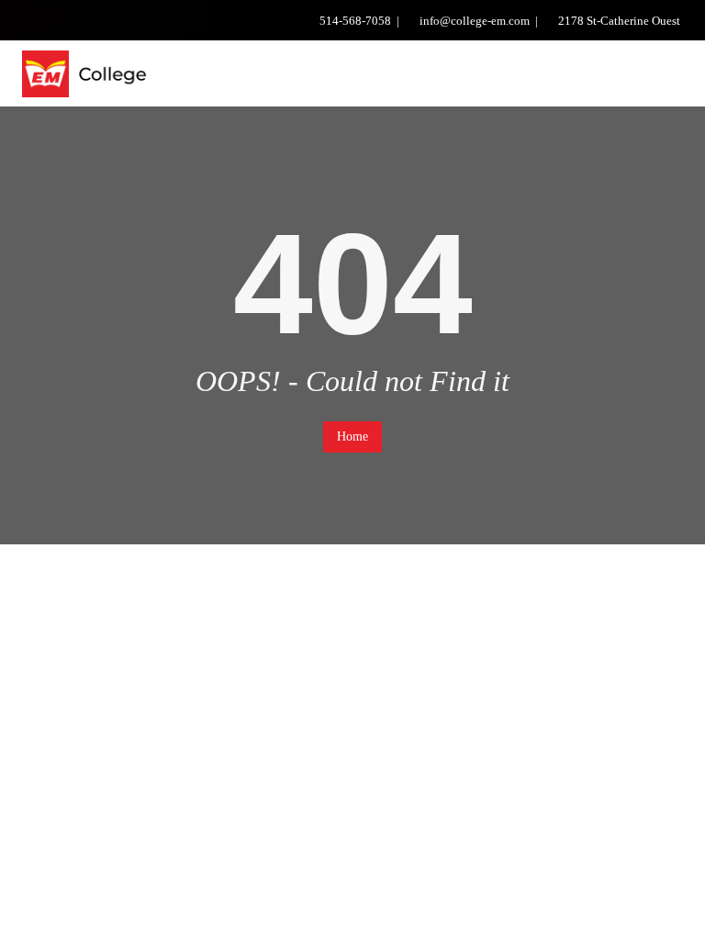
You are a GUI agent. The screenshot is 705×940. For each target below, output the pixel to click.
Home (352, 436)
